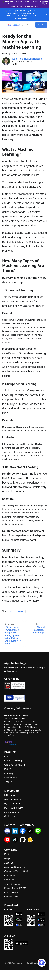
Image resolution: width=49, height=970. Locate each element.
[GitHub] (16, 64)
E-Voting (8, 773)
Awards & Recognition (15, 867)
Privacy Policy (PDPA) (15, 888)
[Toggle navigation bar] (4, 25)
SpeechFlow (10, 778)
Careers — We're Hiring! (16, 871)
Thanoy (8, 782)
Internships (9, 880)
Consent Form (11, 897)
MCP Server (10, 795)
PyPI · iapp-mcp (12, 803)
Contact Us (9, 875)
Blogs (7, 858)
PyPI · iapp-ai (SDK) (14, 808)
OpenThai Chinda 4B (14, 765)
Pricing (7, 854)
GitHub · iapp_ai (12, 816)
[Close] (43, 3)
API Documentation (13, 799)
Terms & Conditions (13, 884)
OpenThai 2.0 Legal (14, 761)
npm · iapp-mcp (11, 812)
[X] (13, 64)
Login (29, 25)
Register (41, 25)
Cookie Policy (11, 892)
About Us (8, 863)
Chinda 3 (8, 756)
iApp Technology (17, 611)
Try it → (37, 6)
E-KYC (7, 769)
